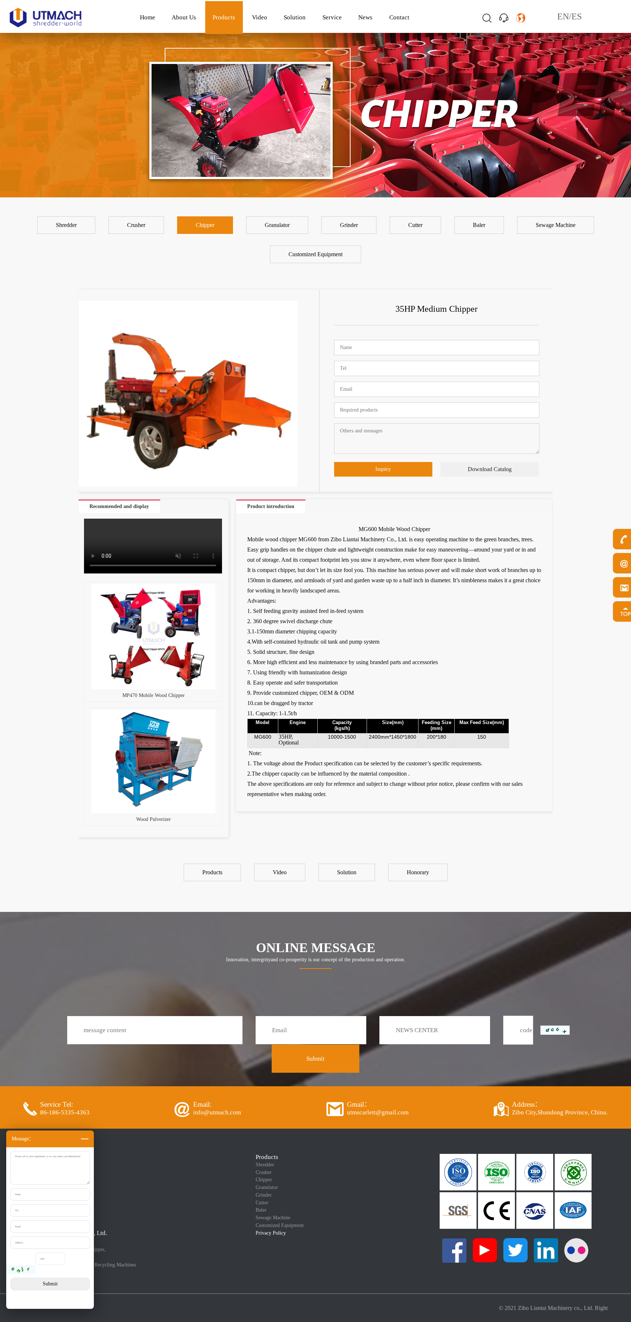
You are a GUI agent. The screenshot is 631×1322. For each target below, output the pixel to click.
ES (576, 16)
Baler (261, 1210)
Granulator (267, 1187)
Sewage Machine (273, 1217)
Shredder (265, 1164)
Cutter (262, 1202)
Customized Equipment (280, 1225)
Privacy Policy (271, 1233)
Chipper (264, 1179)
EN (563, 16)
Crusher (264, 1172)
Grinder (264, 1195)
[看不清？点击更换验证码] (20, 1269)
